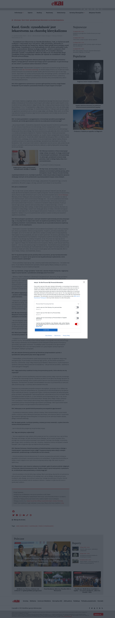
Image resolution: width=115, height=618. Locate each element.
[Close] (84, 282)
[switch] (77, 307)
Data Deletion (48, 335)
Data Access (57, 335)
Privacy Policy (66, 335)
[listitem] (57, 304)
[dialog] (57, 309)
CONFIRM (46, 330)
